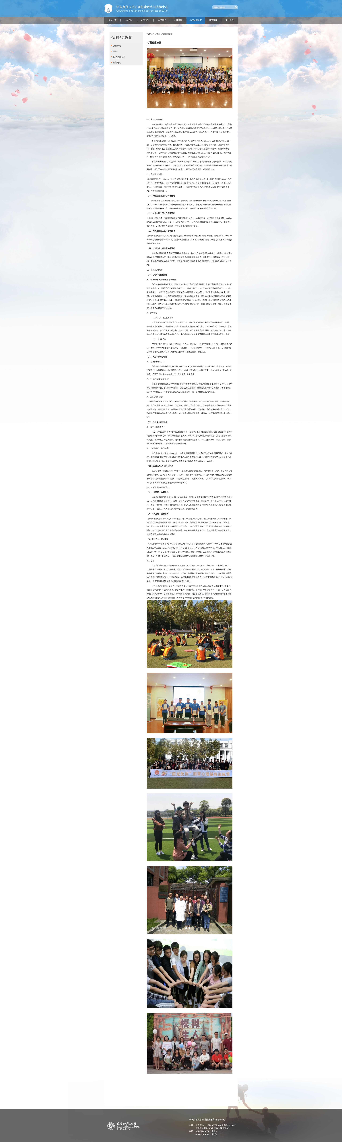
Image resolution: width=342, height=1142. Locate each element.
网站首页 (112, 20)
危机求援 (230, 20)
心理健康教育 (196, 20)
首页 (158, 34)
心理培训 (178, 20)
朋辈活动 (213, 20)
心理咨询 (145, 20)
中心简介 (129, 20)
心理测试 (162, 20)
